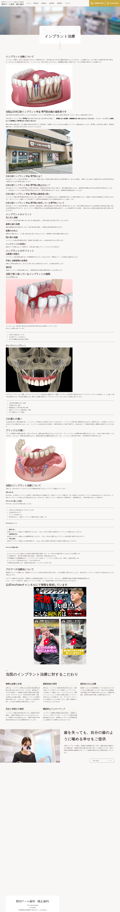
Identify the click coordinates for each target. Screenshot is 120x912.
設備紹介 (44, 3)
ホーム (29, 3)
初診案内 (51, 3)
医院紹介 (36, 3)
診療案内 (59, 3)
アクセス (67, 3)
